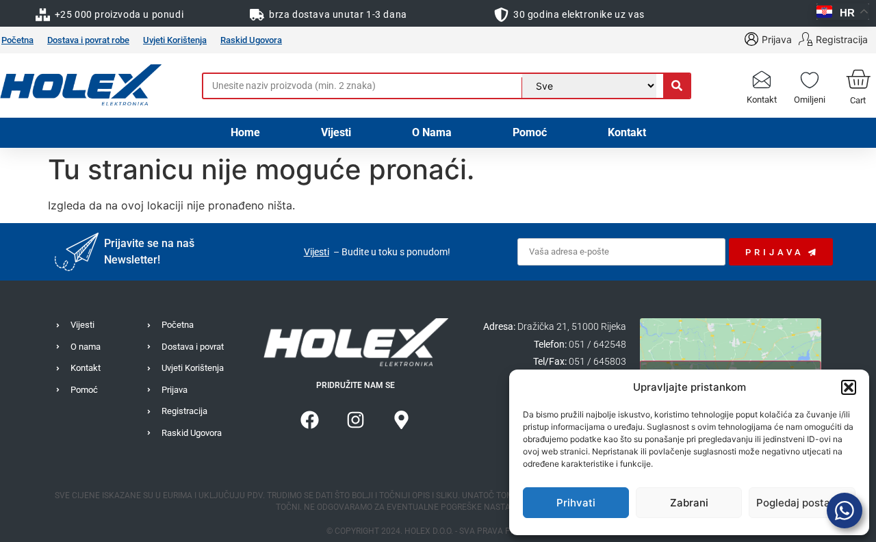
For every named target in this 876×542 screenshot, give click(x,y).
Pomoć (530, 132)
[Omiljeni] (809, 78)
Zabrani (689, 502)
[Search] (676, 86)
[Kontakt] (761, 78)
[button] (848, 387)
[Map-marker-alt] (401, 420)
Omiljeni (809, 99)
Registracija (842, 39)
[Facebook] (310, 420)
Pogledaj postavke (802, 502)
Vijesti (336, 132)
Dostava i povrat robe (88, 40)
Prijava (777, 39)
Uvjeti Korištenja (175, 40)
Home (245, 132)
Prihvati (575, 502)
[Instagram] (355, 420)
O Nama (432, 132)
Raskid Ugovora (251, 40)
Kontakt (762, 99)
